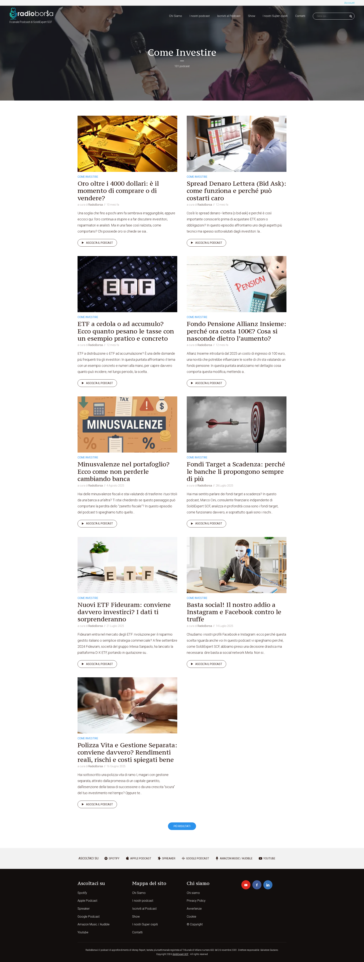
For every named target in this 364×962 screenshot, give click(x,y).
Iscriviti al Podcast (228, 16)
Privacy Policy (196, 900)
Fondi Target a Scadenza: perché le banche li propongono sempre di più (236, 471)
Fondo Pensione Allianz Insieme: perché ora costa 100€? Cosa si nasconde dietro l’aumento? (236, 331)
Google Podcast (89, 916)
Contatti (300, 16)
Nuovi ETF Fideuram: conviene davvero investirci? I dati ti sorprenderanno (124, 612)
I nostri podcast (200, 16)
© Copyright (195, 924)
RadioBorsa (95, 204)
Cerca (351, 16)
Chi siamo (193, 893)
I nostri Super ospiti (275, 16)
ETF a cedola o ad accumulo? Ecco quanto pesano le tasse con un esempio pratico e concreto (126, 331)
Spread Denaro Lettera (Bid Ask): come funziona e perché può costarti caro (236, 190)
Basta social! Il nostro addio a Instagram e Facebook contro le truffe (234, 612)
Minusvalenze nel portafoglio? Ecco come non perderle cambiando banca (123, 471)
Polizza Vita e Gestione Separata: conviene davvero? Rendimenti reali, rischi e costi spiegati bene (127, 752)
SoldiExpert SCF (180, 954)
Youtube (83, 932)
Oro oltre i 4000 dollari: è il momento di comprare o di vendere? (118, 190)
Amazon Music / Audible (94, 924)
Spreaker (84, 908)
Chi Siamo (175, 16)
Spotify (82, 893)
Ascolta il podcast (99, 242)
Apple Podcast (87, 900)
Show (251, 16)
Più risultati (182, 826)
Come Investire (88, 176)
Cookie (191, 916)
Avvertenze (194, 908)
